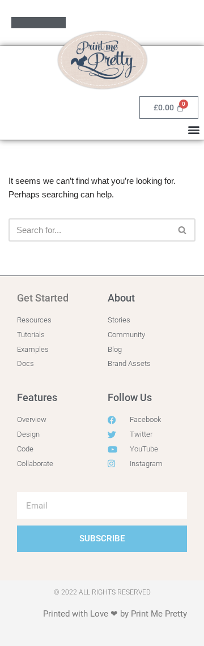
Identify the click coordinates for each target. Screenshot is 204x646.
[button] (193, 129)
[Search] (183, 230)
